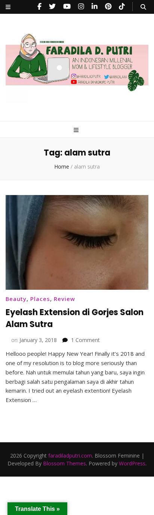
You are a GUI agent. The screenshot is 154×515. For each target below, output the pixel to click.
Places (40, 298)
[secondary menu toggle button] (8, 7)
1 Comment (85, 339)
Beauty (16, 298)
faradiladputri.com (70, 455)
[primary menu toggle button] (77, 130)
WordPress (132, 463)
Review (64, 298)
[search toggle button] (143, 7)
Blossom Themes (64, 463)
